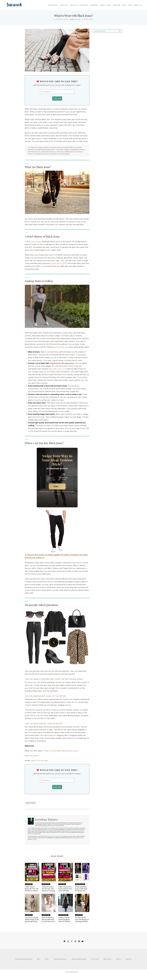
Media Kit (118, 959)
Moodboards (94, 5)
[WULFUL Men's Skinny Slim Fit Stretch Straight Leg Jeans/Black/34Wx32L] (57, 478)
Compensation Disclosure (60, 959)
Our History (34, 756)
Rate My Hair (73, 5)
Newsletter (116, 5)
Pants (91, 19)
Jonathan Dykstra (62, 19)
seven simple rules (61, 347)
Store (130, 5)
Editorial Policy (108, 959)
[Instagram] (68, 941)
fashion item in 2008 (59, 263)
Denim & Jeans (30, 803)
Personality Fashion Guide (77, 831)
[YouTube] (82, 941)
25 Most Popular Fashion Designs (55, 836)
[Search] (120, 31)
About (38, 959)
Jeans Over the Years (39, 760)
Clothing (85, 19)
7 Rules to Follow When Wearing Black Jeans (60, 751)
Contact (47, 959)
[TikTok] (75, 941)
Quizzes (136, 5)
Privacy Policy (95, 959)
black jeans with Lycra (57, 369)
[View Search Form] (140, 5)
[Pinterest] (64, 941)
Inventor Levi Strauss (33, 242)
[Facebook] (71, 941)
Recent (109, 5)
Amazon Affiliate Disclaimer (79, 959)
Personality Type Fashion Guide (23, 959)
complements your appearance (61, 363)
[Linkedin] (79, 941)
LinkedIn (34, 839)
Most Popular (83, 5)
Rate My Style (64, 5)
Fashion (102, 5)
